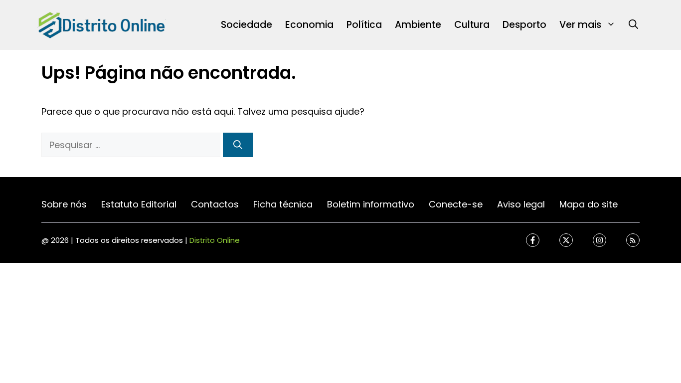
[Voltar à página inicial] (101, 24)
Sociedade (246, 24)
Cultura (472, 24)
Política (364, 24)
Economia (309, 24)
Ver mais (580, 24)
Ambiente (418, 24)
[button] (633, 25)
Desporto (524, 24)
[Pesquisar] (238, 145)
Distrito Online (214, 240)
